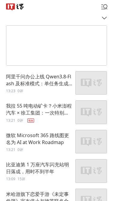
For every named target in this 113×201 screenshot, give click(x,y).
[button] (15, 6)
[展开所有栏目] (106, 17)
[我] (104, 7)
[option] (56, 83)
